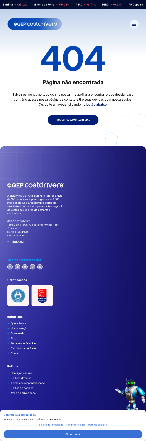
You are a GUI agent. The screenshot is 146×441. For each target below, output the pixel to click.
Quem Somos (19, 323)
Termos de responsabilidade (28, 382)
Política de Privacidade (51, 424)
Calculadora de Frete (23, 348)
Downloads (17, 333)
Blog (13, 338)
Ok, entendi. (73, 434)
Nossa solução (19, 328)
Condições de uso (22, 373)
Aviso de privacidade (23, 392)
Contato (15, 353)
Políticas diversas (21, 377)
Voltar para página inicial (73, 120)
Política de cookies (22, 387)
